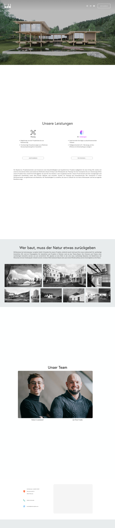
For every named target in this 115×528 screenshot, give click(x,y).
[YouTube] (94, 6)
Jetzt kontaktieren (104, 6)
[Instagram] (87, 6)
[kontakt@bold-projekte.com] (90, 6)
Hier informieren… (82, 158)
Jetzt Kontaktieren (33, 158)
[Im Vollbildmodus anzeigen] (23, 275)
